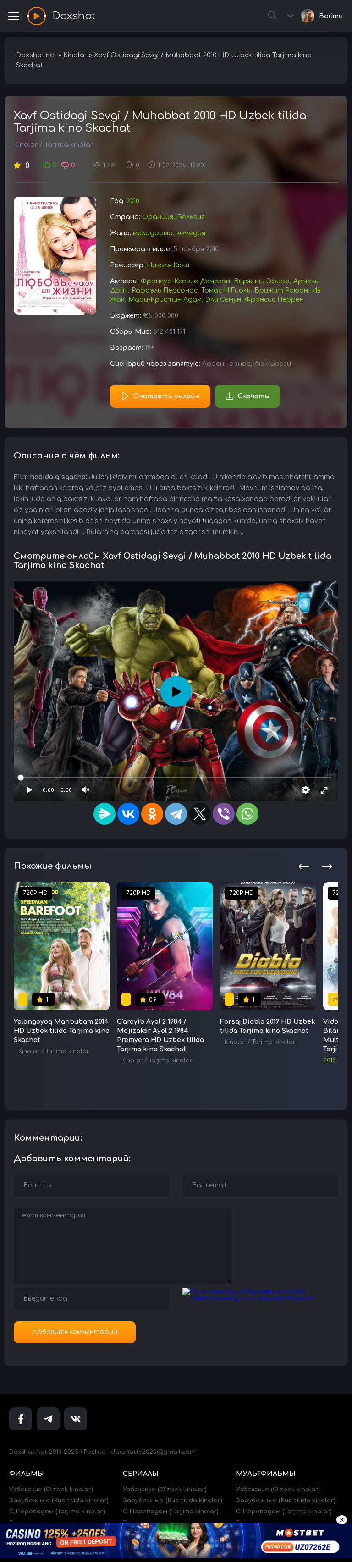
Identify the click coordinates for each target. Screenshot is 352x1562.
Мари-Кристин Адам (165, 299)
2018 (329, 1060)
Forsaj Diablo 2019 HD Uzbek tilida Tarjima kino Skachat (267, 1026)
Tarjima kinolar (68, 144)
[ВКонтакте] (128, 814)
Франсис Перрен (274, 299)
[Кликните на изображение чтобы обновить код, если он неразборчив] (260, 1298)
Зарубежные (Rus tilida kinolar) (59, 1500)
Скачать (253, 396)
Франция (157, 217)
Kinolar (26, 144)
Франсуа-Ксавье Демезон (185, 281)
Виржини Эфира (262, 281)
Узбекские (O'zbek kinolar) (51, 1489)
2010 (132, 201)
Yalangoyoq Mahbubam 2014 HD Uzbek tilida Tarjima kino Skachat (62, 1030)
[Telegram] (176, 814)
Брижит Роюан (281, 290)
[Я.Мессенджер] (105, 814)
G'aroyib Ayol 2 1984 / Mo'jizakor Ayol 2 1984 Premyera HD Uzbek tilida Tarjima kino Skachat (160, 1035)
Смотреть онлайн (166, 396)
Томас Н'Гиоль (226, 290)
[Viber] (224, 814)
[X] (200, 814)
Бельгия (191, 217)
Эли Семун (223, 299)
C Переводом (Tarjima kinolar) (57, 1511)
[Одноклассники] (152, 814)
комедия (190, 233)
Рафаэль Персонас (165, 290)
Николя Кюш (168, 265)
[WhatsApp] (247, 814)
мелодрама (153, 233)
